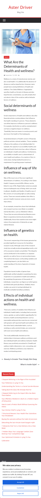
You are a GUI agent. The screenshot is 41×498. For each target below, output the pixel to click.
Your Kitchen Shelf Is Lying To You (14, 410)
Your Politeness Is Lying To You (12, 383)
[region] (20, 480)
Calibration (5, 441)
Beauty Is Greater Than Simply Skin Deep (20, 359)
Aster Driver (20, 7)
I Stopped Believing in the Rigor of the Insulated (18, 379)
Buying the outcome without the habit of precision (19, 419)
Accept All (20, 482)
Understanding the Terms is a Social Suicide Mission (20, 386)
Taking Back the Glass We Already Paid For (16, 390)
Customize (20, 488)
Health (7, 57)
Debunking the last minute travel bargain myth (18, 422)
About (4, 461)
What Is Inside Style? (28, 364)
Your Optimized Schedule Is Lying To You (16, 437)
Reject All (20, 493)
